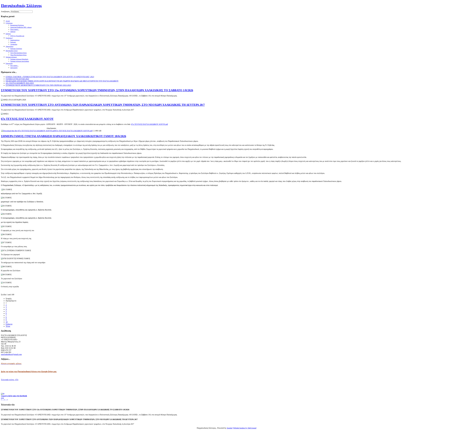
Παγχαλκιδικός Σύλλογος (21, 5)
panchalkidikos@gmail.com (11, 354)
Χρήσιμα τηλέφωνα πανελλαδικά (19, 61)
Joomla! (230, 428)
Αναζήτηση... (6, 11)
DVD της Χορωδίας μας (17, 36)
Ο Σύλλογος (9, 23)
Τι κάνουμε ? (9, 38)
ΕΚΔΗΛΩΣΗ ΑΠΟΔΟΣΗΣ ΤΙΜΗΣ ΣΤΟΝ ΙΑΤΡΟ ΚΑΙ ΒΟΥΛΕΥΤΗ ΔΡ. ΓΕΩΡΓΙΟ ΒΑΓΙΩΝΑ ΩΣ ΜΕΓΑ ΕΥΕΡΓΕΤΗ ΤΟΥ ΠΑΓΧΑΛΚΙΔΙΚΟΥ (62, 81)
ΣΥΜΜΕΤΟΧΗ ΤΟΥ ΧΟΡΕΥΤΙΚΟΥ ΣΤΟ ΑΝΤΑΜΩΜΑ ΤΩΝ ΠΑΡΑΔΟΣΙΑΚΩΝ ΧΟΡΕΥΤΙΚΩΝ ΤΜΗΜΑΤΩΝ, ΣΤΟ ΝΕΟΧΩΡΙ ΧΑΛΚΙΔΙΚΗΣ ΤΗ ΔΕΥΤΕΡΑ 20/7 (103, 104)
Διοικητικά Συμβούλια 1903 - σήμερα (20, 27)
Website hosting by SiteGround (244, 428)
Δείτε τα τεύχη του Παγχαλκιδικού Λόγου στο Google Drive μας (29, 372)
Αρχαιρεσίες (13, 44)
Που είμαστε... (14, 65)
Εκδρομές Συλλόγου (16, 48)
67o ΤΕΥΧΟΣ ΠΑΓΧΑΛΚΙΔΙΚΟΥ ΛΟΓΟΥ (27, 118)
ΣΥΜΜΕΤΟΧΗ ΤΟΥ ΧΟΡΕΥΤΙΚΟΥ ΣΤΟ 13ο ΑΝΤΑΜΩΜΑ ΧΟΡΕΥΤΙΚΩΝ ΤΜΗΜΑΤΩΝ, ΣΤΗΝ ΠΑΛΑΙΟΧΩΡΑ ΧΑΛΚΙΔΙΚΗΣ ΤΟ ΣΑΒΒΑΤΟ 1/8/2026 (97, 90)
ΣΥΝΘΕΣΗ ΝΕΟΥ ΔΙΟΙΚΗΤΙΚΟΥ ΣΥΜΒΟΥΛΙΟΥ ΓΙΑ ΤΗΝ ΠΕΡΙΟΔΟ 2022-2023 (38, 85)
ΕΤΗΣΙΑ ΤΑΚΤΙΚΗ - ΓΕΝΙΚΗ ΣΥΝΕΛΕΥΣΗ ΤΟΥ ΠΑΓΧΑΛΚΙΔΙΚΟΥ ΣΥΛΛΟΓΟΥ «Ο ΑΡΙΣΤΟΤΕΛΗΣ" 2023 (50, 77)
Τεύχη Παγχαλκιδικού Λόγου (18, 53)
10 (7, 322)
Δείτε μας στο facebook (17, 396)
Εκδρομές (13, 42)
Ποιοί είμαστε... (14, 29)
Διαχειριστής (14, 68)
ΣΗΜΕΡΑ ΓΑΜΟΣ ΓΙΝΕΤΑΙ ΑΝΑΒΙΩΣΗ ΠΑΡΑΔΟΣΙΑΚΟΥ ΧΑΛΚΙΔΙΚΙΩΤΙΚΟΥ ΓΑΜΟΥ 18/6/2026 (63, 136)
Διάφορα (12, 31)
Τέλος (8, 326)
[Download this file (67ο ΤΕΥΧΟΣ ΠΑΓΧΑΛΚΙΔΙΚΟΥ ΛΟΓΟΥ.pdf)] (28, 131)
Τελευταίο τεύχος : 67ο (9, 380)
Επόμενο (9, 324)
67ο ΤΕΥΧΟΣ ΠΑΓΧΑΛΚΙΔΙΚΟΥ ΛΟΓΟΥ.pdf (149, 124)
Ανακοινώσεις (9, 46)
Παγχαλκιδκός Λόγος (12, 51)
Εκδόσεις (8, 34)
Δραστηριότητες (15, 40)
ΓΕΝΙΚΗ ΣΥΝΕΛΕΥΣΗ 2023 (17, 79)
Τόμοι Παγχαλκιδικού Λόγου (18, 55)
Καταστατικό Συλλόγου (17, 25)
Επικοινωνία (9, 63)
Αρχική (8, 21)
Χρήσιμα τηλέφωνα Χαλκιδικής (19, 59)
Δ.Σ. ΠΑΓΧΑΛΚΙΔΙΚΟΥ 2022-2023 (20, 83)
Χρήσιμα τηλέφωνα (11, 57)
